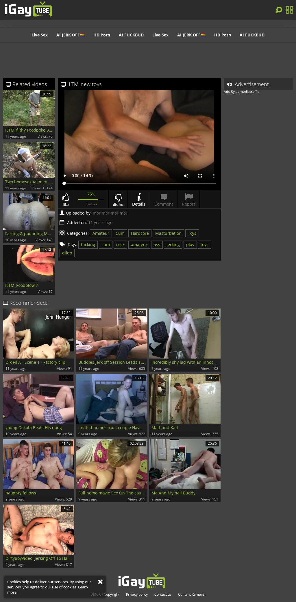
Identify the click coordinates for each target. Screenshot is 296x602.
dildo (67, 253)
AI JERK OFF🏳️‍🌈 (70, 35)
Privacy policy (137, 594)
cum (105, 244)
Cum (120, 233)
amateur (139, 244)
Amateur (100, 233)
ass (157, 244)
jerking (173, 244)
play (190, 244)
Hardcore (140, 233)
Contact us (162, 594)
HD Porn (101, 35)
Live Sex (40, 35)
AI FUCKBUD (131, 35)
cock (120, 244)
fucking (88, 244)
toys (204, 244)
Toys (192, 233)
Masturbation (168, 233)
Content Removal (192, 594)
